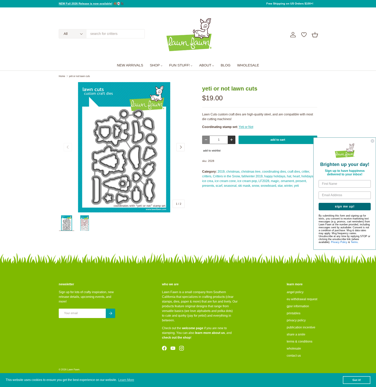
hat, (289, 176)
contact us (294, 355)
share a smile (296, 334)
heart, (297, 176)
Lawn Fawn (73, 369)
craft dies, (294, 171)
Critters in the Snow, (227, 176)
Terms (354, 242)
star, (280, 185)
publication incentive (301, 327)
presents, (208, 185)
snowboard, (269, 185)
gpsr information (298, 306)
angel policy (295, 292)
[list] (124, 147)
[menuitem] (130, 65)
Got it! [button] (356, 380)
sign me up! (344, 206)
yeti (296, 185)
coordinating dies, (274, 171)
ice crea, (208, 181)
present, (301, 181)
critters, (207, 176)
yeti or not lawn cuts (79, 76)
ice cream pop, (247, 181)
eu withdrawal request (302, 299)
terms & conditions (299, 341)
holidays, (307, 176)
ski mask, (244, 185)
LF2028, (264, 181)
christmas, (233, 171)
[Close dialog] (372, 141)
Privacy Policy (339, 242)
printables (293, 313)
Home (62, 76)
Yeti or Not (246, 127)
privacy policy (296, 320)
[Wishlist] (304, 34)
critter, (306, 171)
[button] (315, 34)
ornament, (288, 181)
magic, (275, 181)
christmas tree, (251, 171)
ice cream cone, (226, 181)
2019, (221, 171)
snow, (256, 185)
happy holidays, (275, 176)
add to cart (277, 139)
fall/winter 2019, (252, 176)
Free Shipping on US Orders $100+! (289, 3)
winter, (288, 185)
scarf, (219, 185)
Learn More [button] (126, 380)
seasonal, (230, 185)
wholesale (294, 348)
